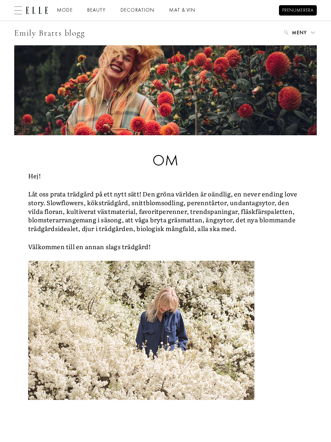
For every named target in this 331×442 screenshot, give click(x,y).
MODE (65, 10)
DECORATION (138, 10)
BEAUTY (96, 10)
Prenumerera (298, 10)
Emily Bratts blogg (49, 33)
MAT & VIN (182, 10)
